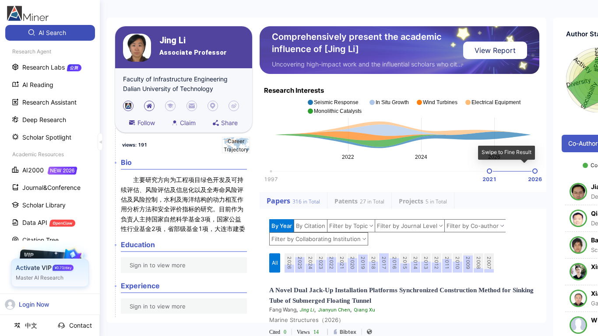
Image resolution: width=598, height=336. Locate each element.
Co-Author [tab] (583, 143)
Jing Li (172, 40)
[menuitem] (50, 33)
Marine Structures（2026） (306, 319)
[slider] (489, 171)
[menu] (50, 162)
